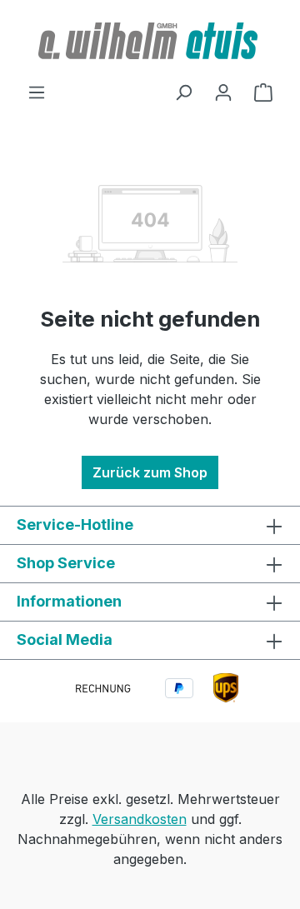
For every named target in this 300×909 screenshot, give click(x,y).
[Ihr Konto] (223, 91)
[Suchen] (183, 91)
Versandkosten (139, 819)
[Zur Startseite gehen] (150, 41)
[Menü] (37, 91)
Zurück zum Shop (150, 472)
